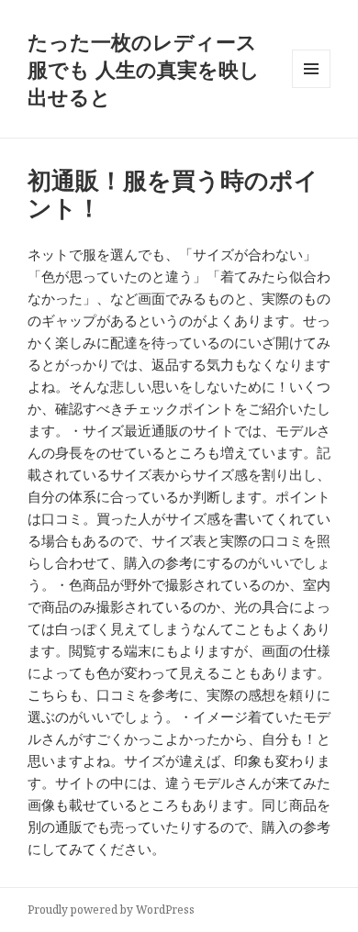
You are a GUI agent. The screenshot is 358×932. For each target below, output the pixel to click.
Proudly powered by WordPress (111, 909)
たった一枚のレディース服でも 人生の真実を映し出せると (144, 69)
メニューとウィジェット (311, 87)
